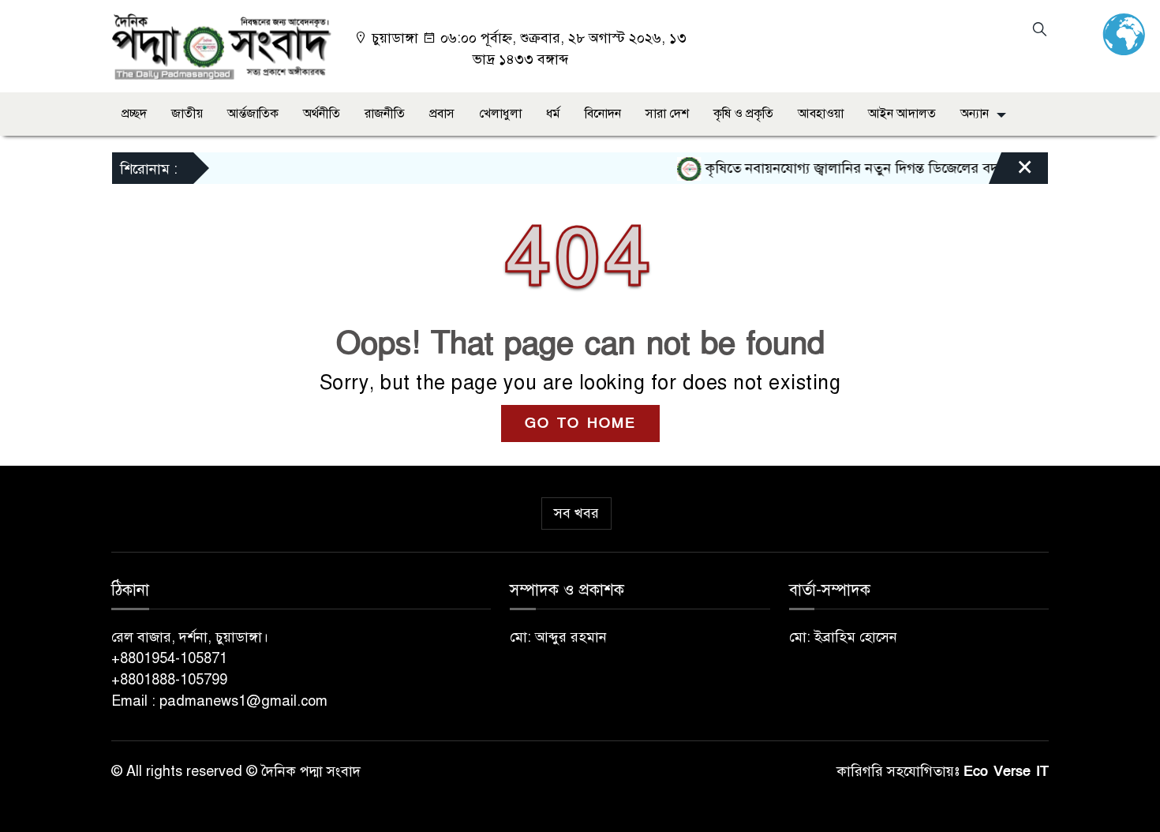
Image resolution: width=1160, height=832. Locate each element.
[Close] (1011, 172)
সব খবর (576, 513)
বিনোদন (603, 114)
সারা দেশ (667, 114)
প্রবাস (442, 114)
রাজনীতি (385, 114)
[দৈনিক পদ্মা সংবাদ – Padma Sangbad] (221, 45)
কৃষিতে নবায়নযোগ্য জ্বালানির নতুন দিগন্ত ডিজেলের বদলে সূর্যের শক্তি (875, 168)
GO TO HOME (580, 423)
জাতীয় (187, 114)
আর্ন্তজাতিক (253, 114)
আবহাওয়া (821, 114)
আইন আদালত (902, 114)
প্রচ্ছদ (134, 114)
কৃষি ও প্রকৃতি (743, 114)
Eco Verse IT (1006, 772)
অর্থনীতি (321, 114)
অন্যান (974, 114)
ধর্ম (553, 114)
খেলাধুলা (500, 114)
